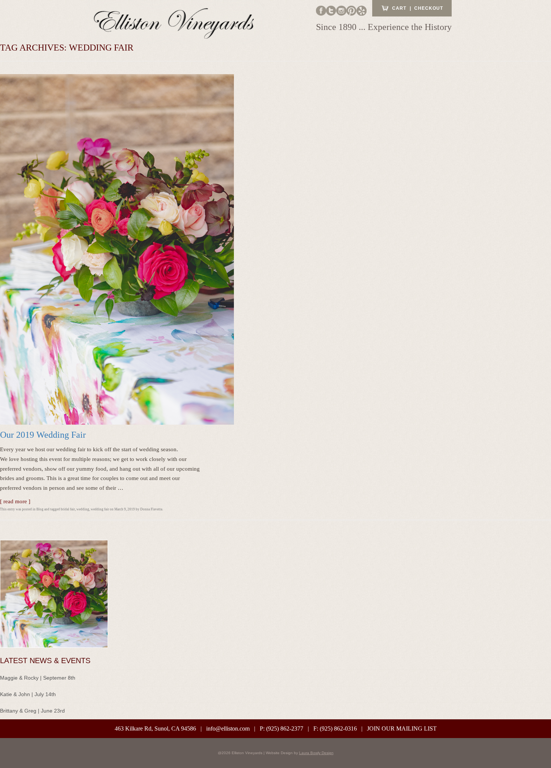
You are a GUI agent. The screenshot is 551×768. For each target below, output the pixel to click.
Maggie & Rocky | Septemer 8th (37, 678)
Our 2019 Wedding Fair (43, 435)
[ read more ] (15, 501)
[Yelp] (361, 10)
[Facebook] (321, 10)
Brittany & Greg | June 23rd (32, 711)
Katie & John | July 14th (28, 694)
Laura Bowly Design (316, 753)
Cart (399, 8)
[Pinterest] (351, 10)
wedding (82, 509)
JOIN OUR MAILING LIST (402, 728)
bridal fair (68, 509)
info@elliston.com (228, 728)
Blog (39, 509)
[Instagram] (341, 10)
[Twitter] (331, 10)
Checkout (428, 8)
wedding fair (100, 509)
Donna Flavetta (151, 509)
